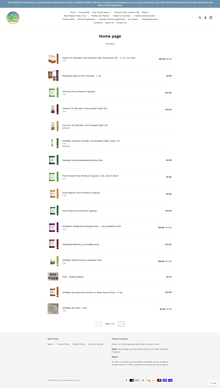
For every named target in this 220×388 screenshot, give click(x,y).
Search (51, 344)
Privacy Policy (63, 344)
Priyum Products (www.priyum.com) (66, 380)
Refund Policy (79, 344)
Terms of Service (95, 344)
